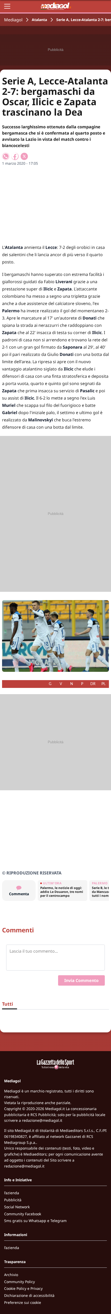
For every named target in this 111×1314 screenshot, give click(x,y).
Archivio (11, 1274)
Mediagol (13, 20)
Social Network (17, 1206)
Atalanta (39, 19)
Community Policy (19, 1281)
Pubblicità (12, 1199)
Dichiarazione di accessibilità (29, 1295)
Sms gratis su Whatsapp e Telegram (35, 1220)
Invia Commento (81, 980)
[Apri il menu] (7, 6)
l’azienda (11, 1192)
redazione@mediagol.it (42, 1120)
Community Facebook (22, 1213)
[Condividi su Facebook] (15, 156)
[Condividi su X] (24, 156)
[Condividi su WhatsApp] (5, 156)
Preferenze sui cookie (22, 1302)
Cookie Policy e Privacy (23, 1288)
